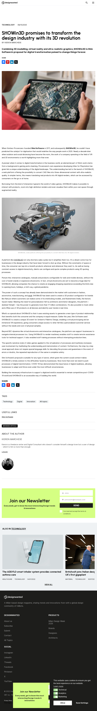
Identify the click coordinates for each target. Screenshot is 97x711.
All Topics (8, 640)
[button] (55, 690)
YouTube (8, 681)
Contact (7, 635)
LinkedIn (7, 657)
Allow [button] (62, 703)
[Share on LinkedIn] (12, 62)
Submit (7, 630)
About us (8, 621)
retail (30, 295)
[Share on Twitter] (16, 62)
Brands (51, 628)
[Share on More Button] (20, 62)
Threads (7, 662)
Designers (52, 633)
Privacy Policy (8, 700)
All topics (43, 401)
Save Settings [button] (82, 703)
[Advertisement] (48, 13)
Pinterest (8, 672)
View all (49, 585)
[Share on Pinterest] (7, 62)
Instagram (8, 652)
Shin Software (7, 417)
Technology (8, 25)
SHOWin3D (18, 260)
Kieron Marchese (13, 42)
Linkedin (5, 452)
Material (69, 579)
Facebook (8, 667)
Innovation (31, 401)
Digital (19, 401)
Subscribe (8, 626)
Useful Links (9, 412)
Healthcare (7, 579)
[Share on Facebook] (3, 62)
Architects (53, 638)
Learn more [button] (58, 686)
